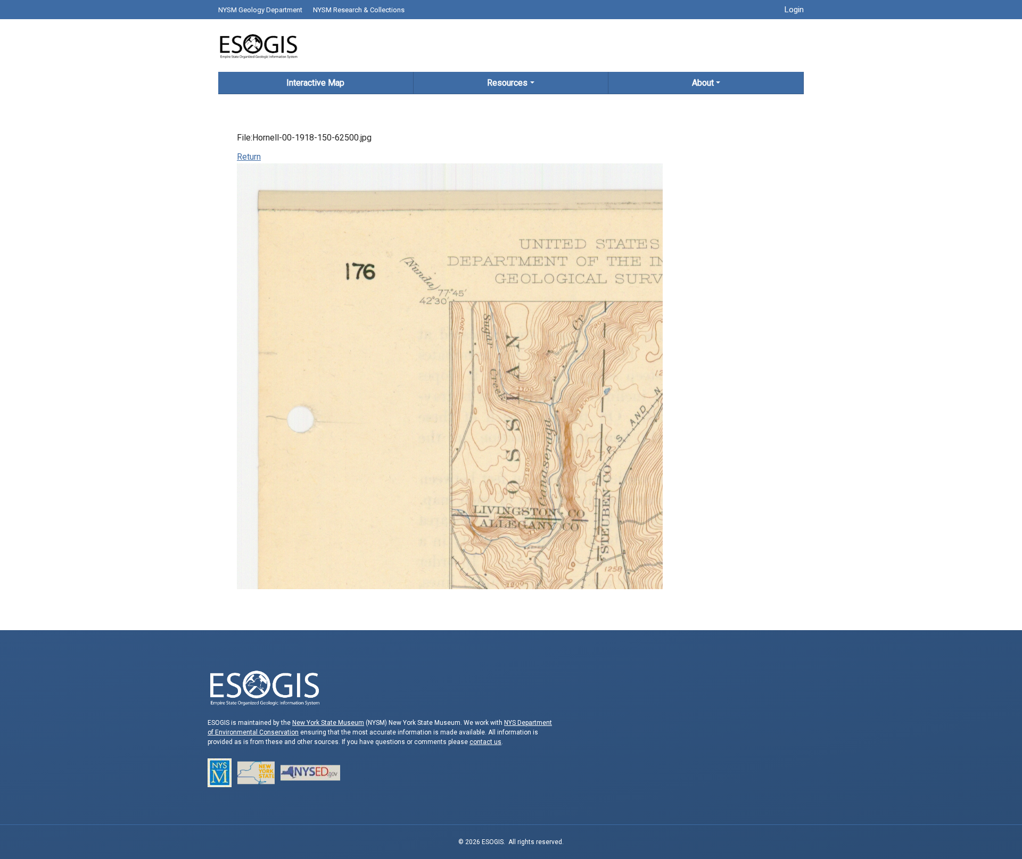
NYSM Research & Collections (359, 10)
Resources (507, 83)
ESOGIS (258, 45)
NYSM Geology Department (260, 10)
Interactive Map (315, 83)
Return (249, 157)
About (703, 83)
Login (794, 9)
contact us (485, 742)
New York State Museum (328, 722)
